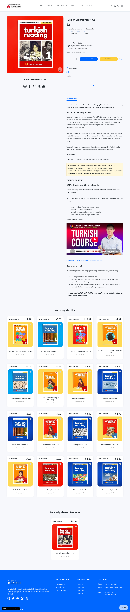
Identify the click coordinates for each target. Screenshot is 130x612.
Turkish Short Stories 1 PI (50, 351)
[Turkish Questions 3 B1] (110, 381)
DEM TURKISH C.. (14, 319)
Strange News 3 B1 (80, 445)
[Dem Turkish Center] (14, 5)
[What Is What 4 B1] (80, 474)
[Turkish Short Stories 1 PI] (50, 334)
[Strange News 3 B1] (80, 429)
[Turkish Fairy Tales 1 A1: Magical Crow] (110, 334)
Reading (89, 46)
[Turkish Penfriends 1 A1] (80, 381)
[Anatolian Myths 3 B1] (110, 474)
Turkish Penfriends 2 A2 (50, 445)
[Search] (111, 6)
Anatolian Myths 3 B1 (110, 490)
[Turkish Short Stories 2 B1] (20, 429)
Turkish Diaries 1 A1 (20, 490)
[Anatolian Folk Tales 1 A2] (110, 429)
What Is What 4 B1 (80, 490)
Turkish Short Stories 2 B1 (20, 445)
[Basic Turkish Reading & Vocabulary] (50, 381)
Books (80, 43)
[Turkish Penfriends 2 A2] (50, 429)
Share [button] (70, 76)
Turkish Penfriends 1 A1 (80, 399)
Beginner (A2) (75, 46)
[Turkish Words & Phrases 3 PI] (20, 381)
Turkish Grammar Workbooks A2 (80, 351)
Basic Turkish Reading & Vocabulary (50, 398)
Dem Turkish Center (80, 48)
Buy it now (108, 59)
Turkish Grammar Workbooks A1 (20, 351)
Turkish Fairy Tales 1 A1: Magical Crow (110, 351)
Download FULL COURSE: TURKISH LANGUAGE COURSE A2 (92, 166)
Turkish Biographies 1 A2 (65, 553)
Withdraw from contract (10, 609)
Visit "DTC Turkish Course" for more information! (85, 261)
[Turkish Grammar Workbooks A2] (80, 334)
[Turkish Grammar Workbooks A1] (20, 334)
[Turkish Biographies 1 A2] (65, 537)
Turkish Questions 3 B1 (110, 399)
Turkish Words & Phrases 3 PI (20, 399)
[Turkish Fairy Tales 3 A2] (50, 474)
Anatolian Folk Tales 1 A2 (110, 445)
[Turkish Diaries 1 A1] (20, 474)
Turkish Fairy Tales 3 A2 (50, 490)
